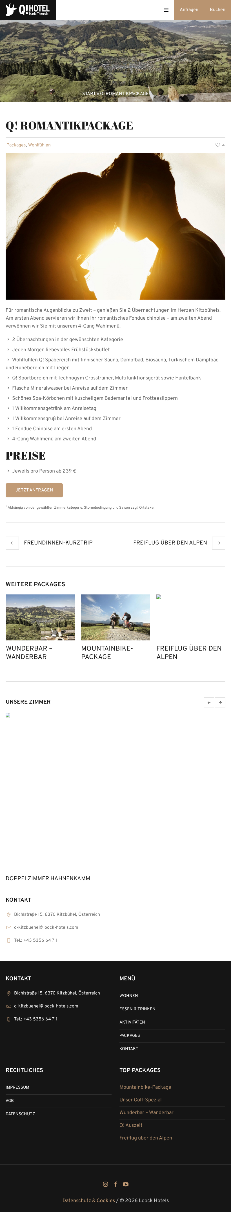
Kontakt (128, 1049)
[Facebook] (115, 1184)
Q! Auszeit (131, 1125)
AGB (10, 1101)
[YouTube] (125, 1184)
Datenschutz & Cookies (89, 1201)
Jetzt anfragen (34, 490)
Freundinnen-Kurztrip (58, 543)
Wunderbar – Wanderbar (29, 653)
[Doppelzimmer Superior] (115, 792)
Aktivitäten (132, 1022)
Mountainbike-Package (107, 653)
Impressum (17, 1087)
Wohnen (128, 996)
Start (88, 94)
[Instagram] (105, 1184)
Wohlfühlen (39, 145)
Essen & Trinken (137, 1009)
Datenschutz (20, 1114)
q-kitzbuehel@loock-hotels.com (46, 927)
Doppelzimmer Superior (42, 878)
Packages (16, 145)
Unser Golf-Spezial (140, 1100)
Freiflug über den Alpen (170, 543)
